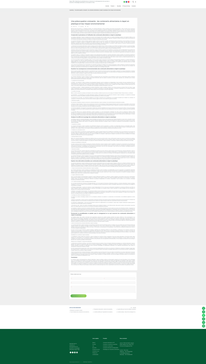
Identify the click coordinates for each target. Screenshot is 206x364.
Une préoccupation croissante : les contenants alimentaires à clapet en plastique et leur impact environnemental (98, 10)
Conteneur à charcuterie (108, 346)
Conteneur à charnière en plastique (110, 344)
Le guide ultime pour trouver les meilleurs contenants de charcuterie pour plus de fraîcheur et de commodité (127, 309)
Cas (93, 346)
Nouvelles (94, 347)
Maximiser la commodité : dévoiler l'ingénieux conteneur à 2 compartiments (76, 310)
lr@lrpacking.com (126, 353)
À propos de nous (96, 349)
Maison (93, 342)
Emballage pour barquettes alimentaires (111, 349)
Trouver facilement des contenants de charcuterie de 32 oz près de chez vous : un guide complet (80, 311)
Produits (94, 344)
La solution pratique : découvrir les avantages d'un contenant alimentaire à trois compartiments (127, 311)
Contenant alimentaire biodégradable (110, 347)
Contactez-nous (95, 351)
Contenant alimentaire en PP (109, 342)
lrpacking (71, 10)
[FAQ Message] (203, 326)
